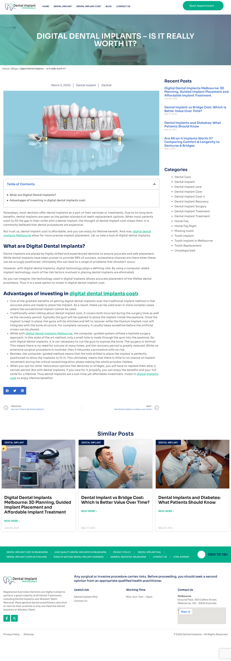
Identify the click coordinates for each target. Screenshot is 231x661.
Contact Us (123, 6)
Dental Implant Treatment (192, 211)
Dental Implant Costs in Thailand (27, 557)
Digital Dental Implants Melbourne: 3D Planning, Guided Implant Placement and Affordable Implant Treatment (196, 91)
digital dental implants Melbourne (49, 333)
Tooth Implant (184, 236)
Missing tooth (184, 231)
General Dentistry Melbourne (128, 557)
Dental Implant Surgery (190, 206)
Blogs (14, 68)
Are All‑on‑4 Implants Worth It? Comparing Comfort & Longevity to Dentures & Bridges (192, 142)
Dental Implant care (188, 187)
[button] (154, 184)
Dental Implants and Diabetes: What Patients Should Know (192, 124)
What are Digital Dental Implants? (33, 195)
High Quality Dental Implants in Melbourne (80, 552)
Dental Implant (63, 6)
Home (45, 6)
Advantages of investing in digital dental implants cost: (48, 200)
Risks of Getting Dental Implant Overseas (78, 557)
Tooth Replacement (188, 245)
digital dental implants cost (103, 294)
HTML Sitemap (181, 557)
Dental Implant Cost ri (190, 196)
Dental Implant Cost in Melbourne (27, 552)
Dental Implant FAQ (149, 552)
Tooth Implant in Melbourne (194, 240)
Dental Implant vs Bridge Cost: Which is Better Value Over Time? (195, 109)
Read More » (12, 520)
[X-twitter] (14, 618)
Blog (109, 6)
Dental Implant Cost (88, 6)
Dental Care (183, 177)
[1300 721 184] (201, 554)
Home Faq (181, 221)
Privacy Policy (122, 552)
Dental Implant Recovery (192, 201)
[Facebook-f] (6, 618)
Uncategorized (185, 250)
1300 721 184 (218, 554)
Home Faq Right (186, 226)
